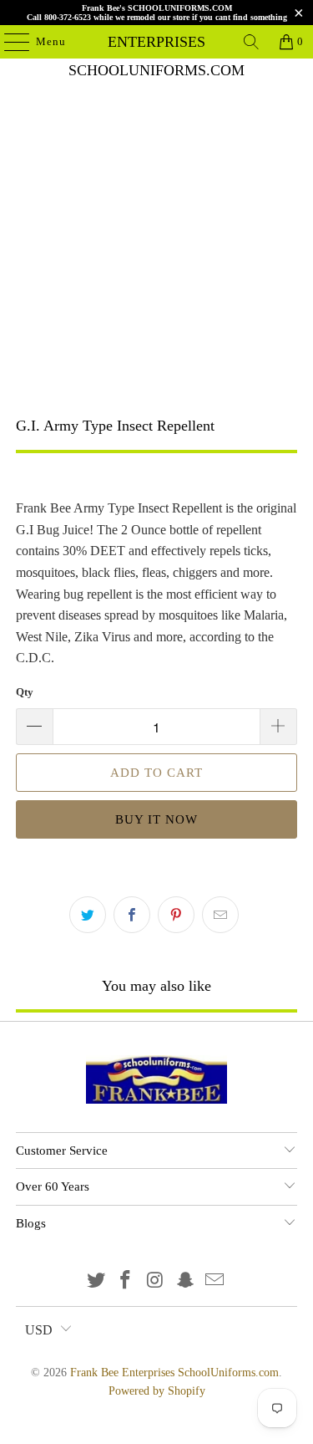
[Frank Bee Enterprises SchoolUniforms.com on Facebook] (126, 1281)
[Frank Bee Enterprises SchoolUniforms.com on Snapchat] (185, 1281)
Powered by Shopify (157, 1391)
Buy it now (156, 819)
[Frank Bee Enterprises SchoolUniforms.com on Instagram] (156, 1281)
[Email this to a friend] (220, 914)
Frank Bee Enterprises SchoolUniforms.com (156, 42)
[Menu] (8, 42)
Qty (24, 692)
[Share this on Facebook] (132, 914)
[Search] (251, 42)
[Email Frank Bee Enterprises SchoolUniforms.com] (215, 1281)
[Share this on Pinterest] (176, 914)
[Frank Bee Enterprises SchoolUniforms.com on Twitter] (96, 1281)
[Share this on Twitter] (87, 914)
